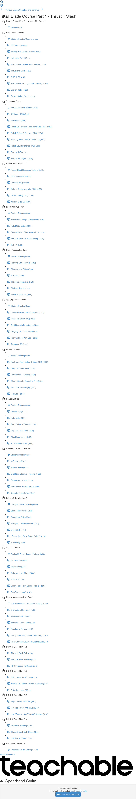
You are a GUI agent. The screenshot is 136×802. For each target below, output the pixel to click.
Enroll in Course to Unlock (68, 794)
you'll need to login (79, 791)
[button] (1, 2)
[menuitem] (1, 6)
